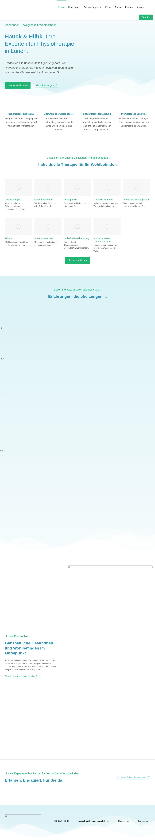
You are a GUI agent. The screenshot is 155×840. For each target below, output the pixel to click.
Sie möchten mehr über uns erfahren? (21, 676)
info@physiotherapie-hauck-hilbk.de (93, 821)
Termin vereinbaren (18, 85)
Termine (146, 17)
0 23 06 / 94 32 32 (61, 821)
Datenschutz (123, 821)
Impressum (143, 821)
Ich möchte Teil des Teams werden (132, 777)
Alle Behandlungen (44, 85)
